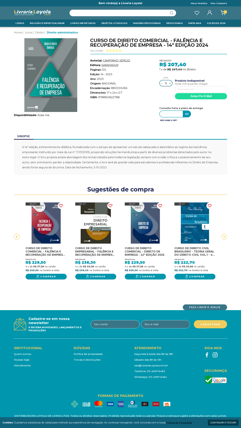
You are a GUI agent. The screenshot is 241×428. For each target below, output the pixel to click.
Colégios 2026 (216, 23)
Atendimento (22, 365)
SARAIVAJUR (109, 65)
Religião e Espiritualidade (47, 23)
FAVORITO (61, 205)
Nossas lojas (22, 359)
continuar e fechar (223, 422)
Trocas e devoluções (87, 359)
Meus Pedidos (199, 3)
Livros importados (83, 23)
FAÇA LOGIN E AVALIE (205, 307)
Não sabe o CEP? (168, 120)
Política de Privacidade (179, 422)
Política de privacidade (88, 354)
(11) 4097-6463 (156, 371)
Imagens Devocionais (147, 23)
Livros (20, 23)
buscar (172, 13)
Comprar (48, 276)
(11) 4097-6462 (158, 376)
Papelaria (194, 23)
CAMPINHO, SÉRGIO (116, 60)
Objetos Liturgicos (114, 23)
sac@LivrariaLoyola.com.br (151, 365)
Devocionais (174, 23)
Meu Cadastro (219, 3)
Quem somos (22, 354)
